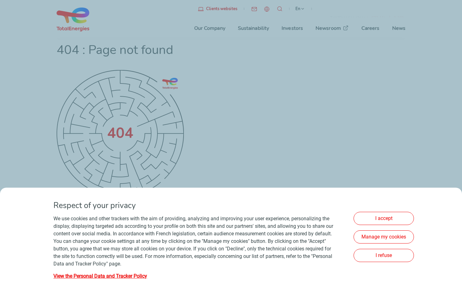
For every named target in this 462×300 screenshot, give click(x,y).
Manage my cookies (383, 237)
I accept (384, 218)
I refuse (384, 255)
